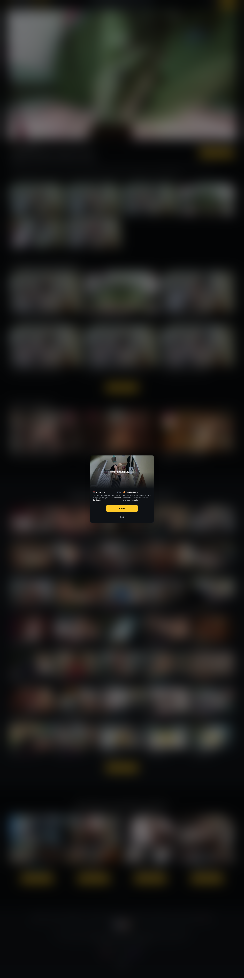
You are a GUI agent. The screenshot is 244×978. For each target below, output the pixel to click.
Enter (122, 508)
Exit (122, 517)
